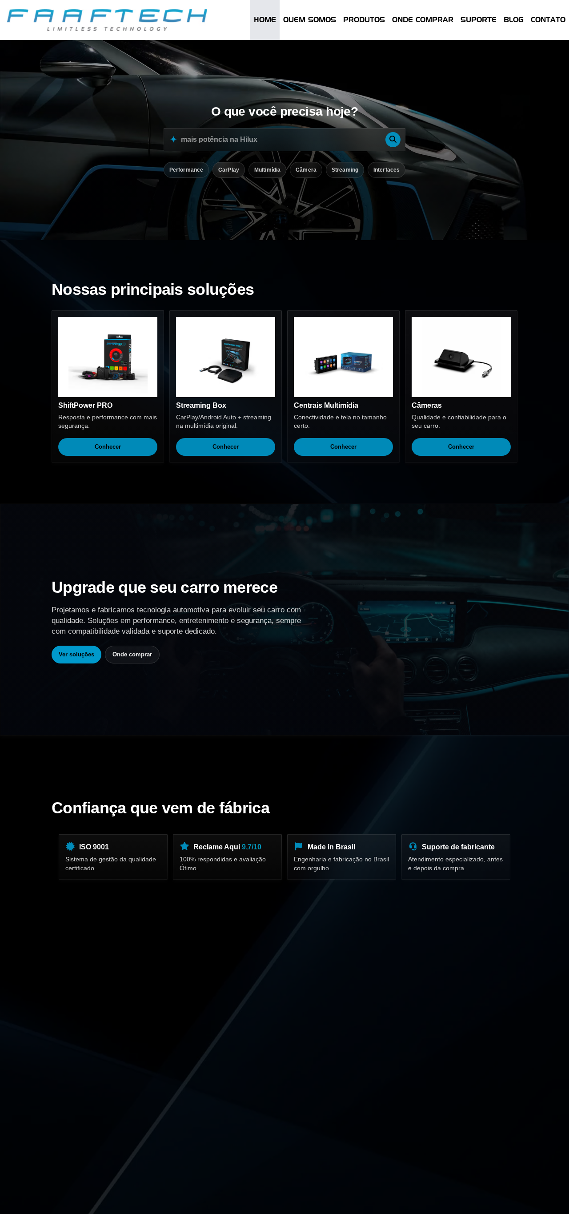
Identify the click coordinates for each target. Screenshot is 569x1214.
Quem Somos (309, 20)
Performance (186, 170)
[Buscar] (393, 139)
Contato (548, 20)
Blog (514, 20)
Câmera (306, 170)
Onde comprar (132, 654)
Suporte (479, 20)
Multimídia (267, 170)
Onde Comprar (422, 20)
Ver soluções (76, 654)
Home (265, 20)
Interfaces (386, 170)
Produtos (364, 20)
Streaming (345, 170)
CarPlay (228, 170)
